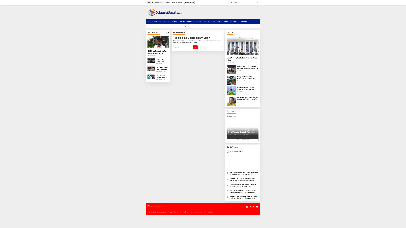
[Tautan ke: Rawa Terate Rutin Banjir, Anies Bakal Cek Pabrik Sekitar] (151, 60)
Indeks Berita (208, 212)
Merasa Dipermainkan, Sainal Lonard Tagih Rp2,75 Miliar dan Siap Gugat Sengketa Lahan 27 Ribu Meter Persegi (243, 191)
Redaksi (185, 212)
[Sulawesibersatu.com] (164, 12)
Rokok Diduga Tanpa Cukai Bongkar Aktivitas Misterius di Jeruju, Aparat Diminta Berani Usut (247, 67)
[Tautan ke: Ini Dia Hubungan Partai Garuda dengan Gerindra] (151, 68)
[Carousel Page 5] (248, 139)
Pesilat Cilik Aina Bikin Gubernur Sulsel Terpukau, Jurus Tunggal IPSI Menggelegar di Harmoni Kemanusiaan (243, 185)
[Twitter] (250, 206)
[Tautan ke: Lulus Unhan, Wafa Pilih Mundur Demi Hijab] (243, 45)
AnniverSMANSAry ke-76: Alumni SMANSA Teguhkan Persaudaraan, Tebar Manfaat (246, 88)
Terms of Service (196, 212)
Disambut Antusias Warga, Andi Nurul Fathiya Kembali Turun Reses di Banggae (242, 131)
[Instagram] (253, 206)
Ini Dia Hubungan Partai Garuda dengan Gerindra (162, 68)
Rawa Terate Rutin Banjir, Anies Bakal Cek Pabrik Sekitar (161, 60)
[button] (258, 2)
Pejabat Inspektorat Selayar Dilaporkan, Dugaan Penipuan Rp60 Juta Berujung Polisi (247, 98)
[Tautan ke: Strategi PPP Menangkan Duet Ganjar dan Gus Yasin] (151, 76)
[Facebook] (247, 206)
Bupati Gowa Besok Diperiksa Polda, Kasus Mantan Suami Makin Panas (243, 179)
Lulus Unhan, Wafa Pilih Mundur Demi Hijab (242, 59)
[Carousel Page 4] (245, 139)
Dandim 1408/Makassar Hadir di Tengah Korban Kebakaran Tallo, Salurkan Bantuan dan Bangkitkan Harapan (244, 197)
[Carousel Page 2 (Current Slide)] (240, 139)
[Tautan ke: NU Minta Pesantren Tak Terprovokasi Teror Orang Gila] (158, 42)
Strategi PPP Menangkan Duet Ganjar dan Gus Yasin (162, 76)
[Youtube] (257, 206)
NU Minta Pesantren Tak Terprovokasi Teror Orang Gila (157, 52)
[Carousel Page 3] (243, 139)
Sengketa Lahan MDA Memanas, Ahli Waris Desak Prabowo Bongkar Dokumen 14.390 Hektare (247, 78)
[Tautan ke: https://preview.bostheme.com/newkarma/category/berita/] (167, 32)
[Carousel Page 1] (238, 139)
